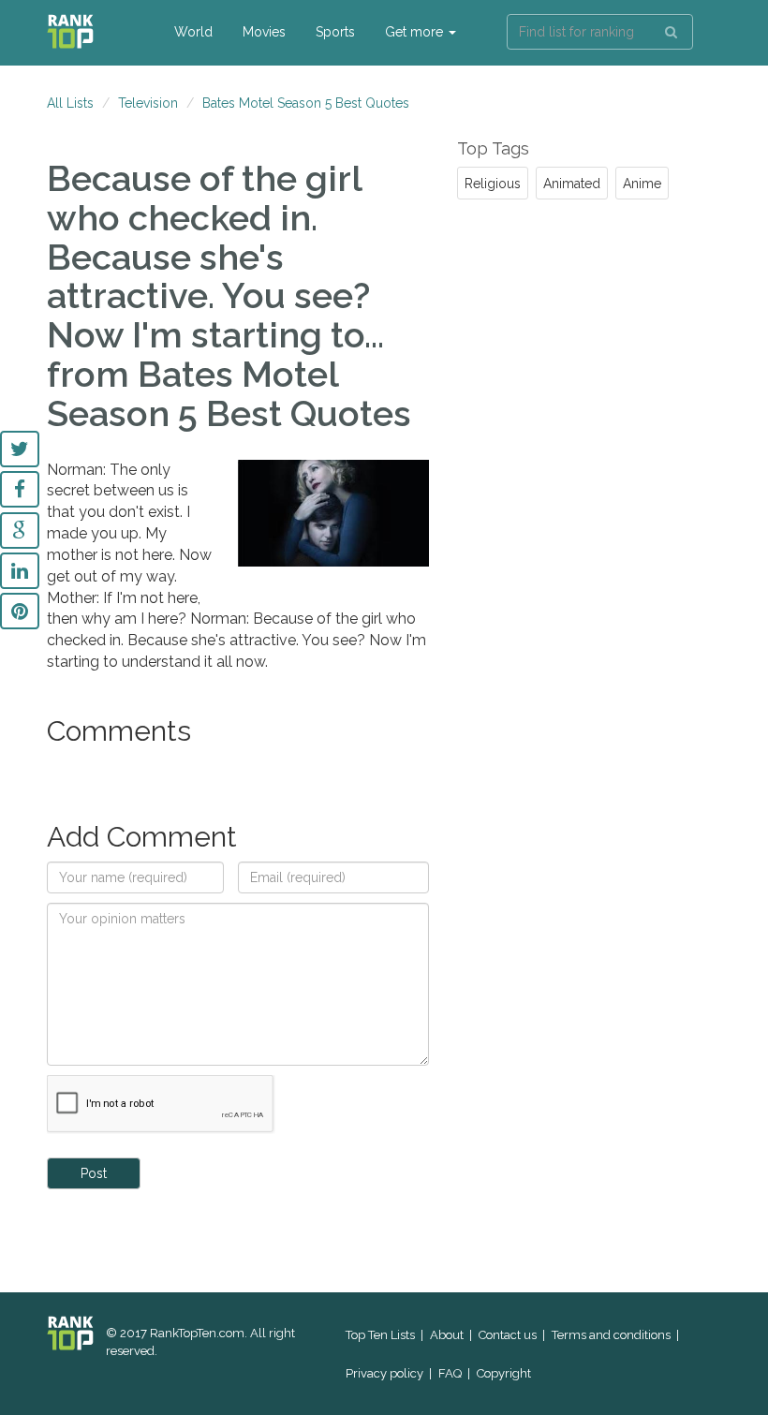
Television (148, 103)
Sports (335, 31)
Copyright (504, 1373)
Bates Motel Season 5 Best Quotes (305, 103)
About (447, 1335)
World (193, 31)
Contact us (508, 1335)
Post (94, 1173)
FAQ (450, 1373)
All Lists (70, 103)
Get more (416, 31)
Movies (264, 31)
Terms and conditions (611, 1335)
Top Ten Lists (380, 1335)
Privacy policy (384, 1373)
